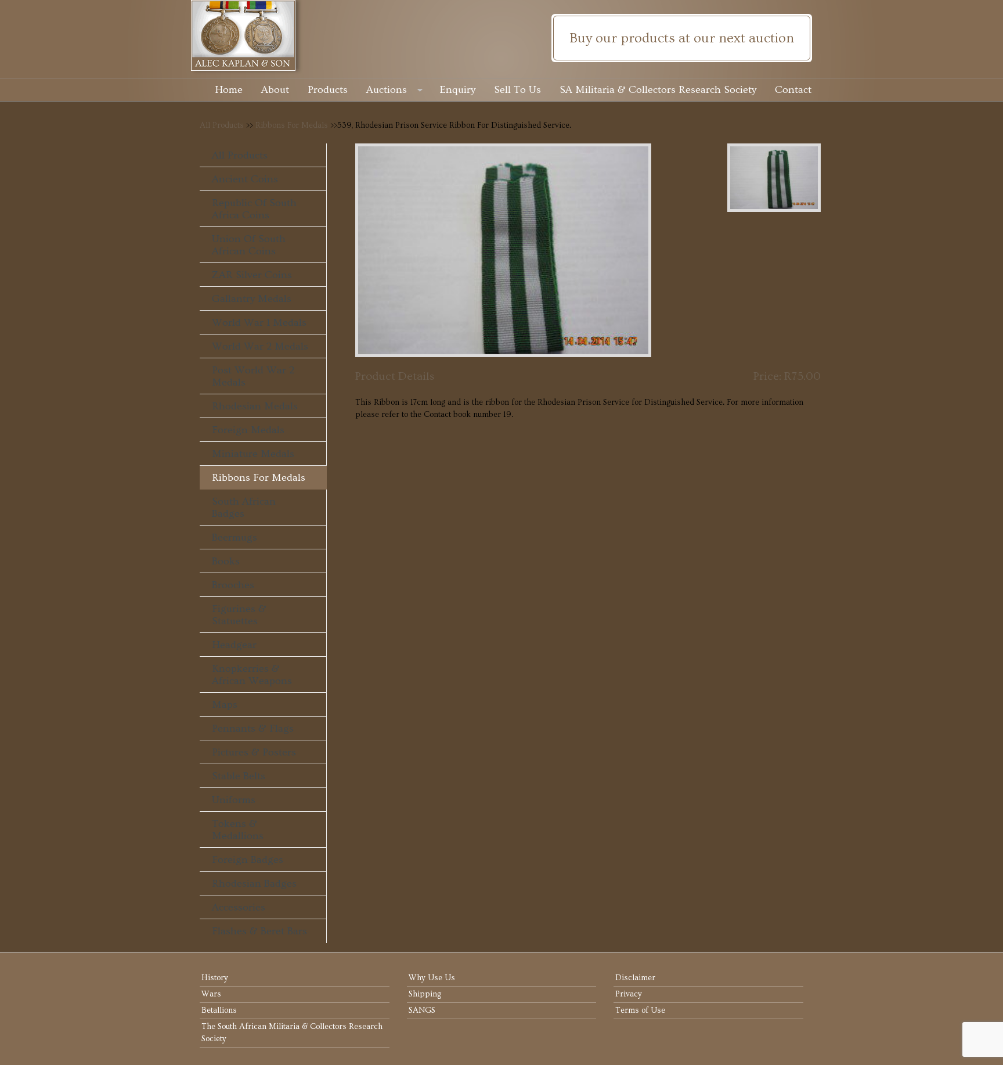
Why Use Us (432, 978)
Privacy (628, 994)
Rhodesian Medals (255, 406)
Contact (793, 90)
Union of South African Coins (249, 245)
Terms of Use (640, 1010)
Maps (224, 705)
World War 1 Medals (259, 322)
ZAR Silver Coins (252, 275)
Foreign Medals (248, 430)
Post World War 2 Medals (253, 376)
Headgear (234, 645)
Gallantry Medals (251, 299)
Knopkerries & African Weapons (252, 675)
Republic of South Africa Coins (254, 209)
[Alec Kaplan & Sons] (501, 35)
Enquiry (457, 90)
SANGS (422, 1010)
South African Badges (244, 507)
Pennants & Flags (253, 728)
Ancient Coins (245, 179)
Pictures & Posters (254, 752)
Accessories (238, 907)
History (214, 978)
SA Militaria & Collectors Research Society (658, 90)
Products (328, 90)
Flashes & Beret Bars (259, 931)
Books (226, 561)
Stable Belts (238, 776)
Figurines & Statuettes (239, 615)
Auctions (386, 90)
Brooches (233, 585)
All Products (222, 125)
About (275, 90)
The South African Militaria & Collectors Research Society (292, 1033)
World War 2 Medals (260, 346)
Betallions (219, 1010)
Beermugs (234, 537)
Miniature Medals (253, 454)
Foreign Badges (247, 860)
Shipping (425, 994)
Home (229, 90)
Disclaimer (635, 978)
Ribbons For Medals (291, 125)
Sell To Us (517, 90)
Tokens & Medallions (238, 830)
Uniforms (233, 800)
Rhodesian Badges (254, 883)
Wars (211, 994)
